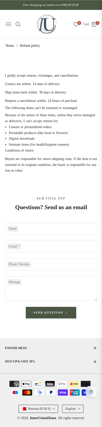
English (70, 408)
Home (10, 45)
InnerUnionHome (43, 418)
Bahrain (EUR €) (39, 408)
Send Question (49, 312)
